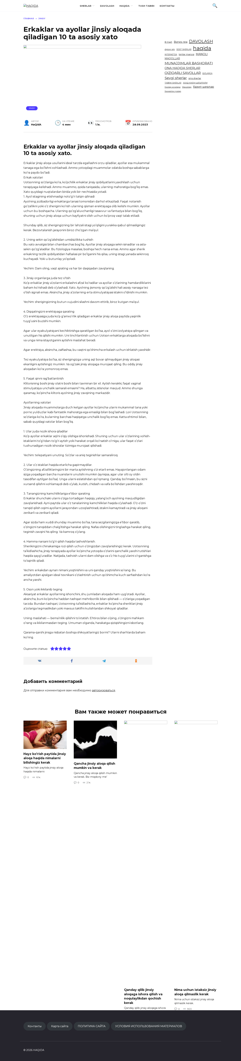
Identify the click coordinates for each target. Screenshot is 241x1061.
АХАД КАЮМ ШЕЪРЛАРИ (195, 83)
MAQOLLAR (172, 58)
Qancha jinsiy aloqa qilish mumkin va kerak (94, 765)
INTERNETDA (171, 54)
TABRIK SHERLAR (173, 83)
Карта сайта (59, 1026)
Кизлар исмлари (172, 87)
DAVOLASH (107, 6)
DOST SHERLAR (183, 49)
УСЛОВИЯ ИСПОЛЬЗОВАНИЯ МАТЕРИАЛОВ (148, 1026)
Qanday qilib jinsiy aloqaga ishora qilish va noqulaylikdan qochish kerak (143, 996)
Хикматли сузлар (173, 91)
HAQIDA (124, 6)
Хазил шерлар (203, 86)
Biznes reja (180, 42)
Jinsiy (32, 108)
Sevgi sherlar (176, 78)
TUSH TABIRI (146, 6)
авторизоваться (103, 690)
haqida (202, 48)
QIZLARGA (207, 73)
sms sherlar (194, 78)
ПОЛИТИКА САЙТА (92, 1026)
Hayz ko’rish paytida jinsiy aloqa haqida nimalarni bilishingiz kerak (44, 758)
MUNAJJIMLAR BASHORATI (189, 63)
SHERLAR (85, 6)
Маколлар (186, 87)
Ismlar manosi (186, 54)
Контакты (167, 6)
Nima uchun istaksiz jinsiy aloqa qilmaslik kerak (195, 992)
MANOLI (202, 54)
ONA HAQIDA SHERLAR (182, 68)
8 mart (168, 42)
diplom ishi (170, 49)
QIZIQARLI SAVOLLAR (183, 73)
